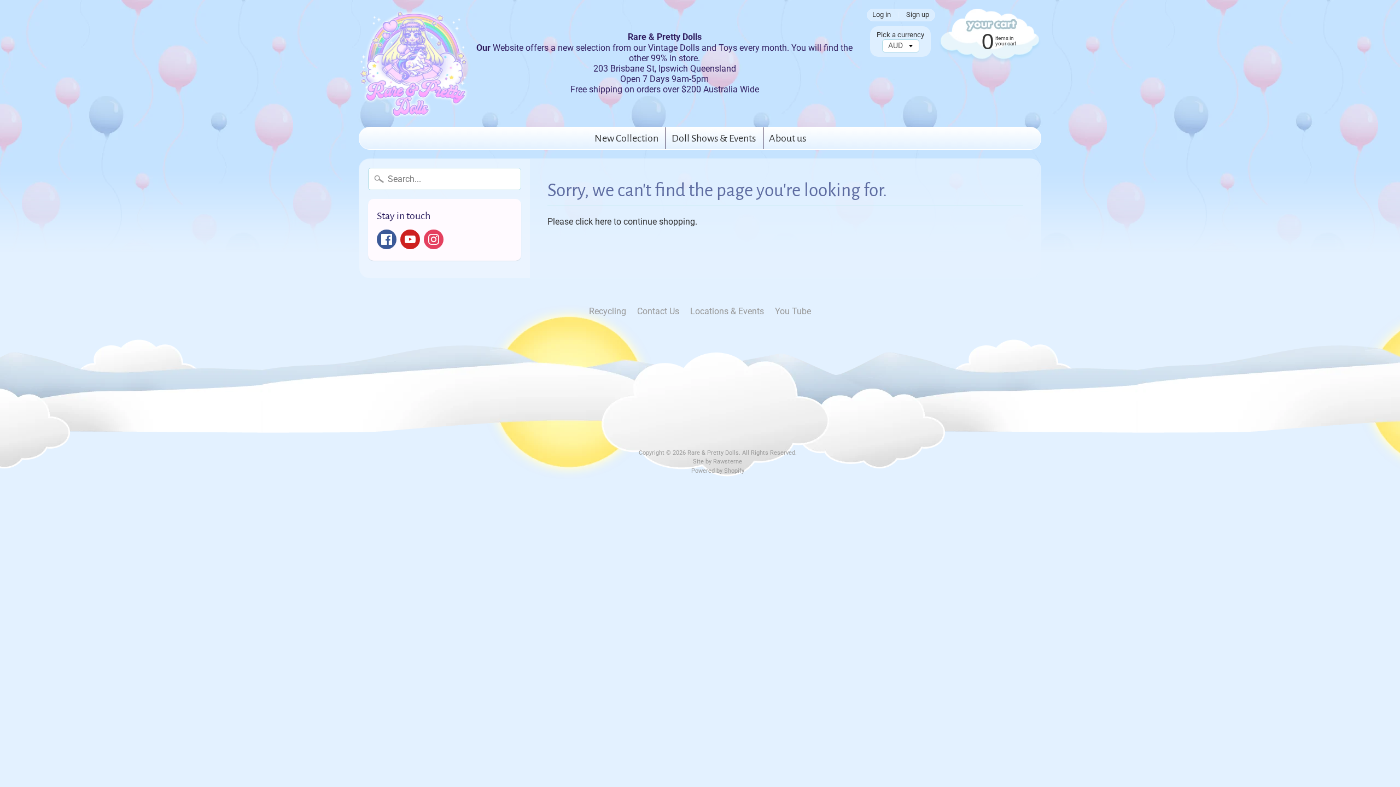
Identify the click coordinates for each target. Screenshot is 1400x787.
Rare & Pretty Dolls (713, 452)
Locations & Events (727, 311)
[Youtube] (410, 239)
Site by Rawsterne (717, 461)
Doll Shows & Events (714, 138)
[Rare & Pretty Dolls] (413, 63)
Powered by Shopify (717, 470)
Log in (881, 15)
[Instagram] (434, 239)
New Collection (626, 138)
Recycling (607, 311)
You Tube (793, 311)
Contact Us (658, 311)
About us (787, 138)
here (603, 221)
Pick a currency (900, 35)
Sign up (917, 15)
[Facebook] (386, 239)
